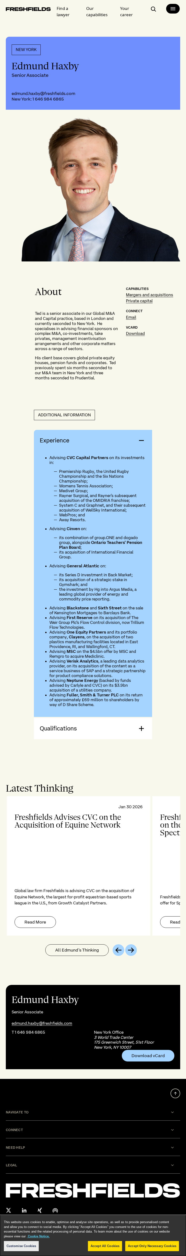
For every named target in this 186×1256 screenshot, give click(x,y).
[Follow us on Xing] (40, 1210)
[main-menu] (173, 8)
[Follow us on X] (9, 1210)
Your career (126, 11)
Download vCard (148, 1056)
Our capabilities (97, 11)
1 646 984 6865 (48, 98)
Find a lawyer (63, 11)
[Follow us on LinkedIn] (24, 1210)
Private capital (139, 300)
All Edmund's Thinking (77, 950)
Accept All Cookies (105, 1246)
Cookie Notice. (38, 1236)
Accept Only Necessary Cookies (152, 1246)
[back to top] (175, 1093)
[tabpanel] (93, 866)
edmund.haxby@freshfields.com (43, 93)
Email (131, 317)
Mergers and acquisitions (149, 294)
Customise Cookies (21, 1246)
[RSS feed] (55, 1210)
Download (135, 333)
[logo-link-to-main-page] (28, 10)
